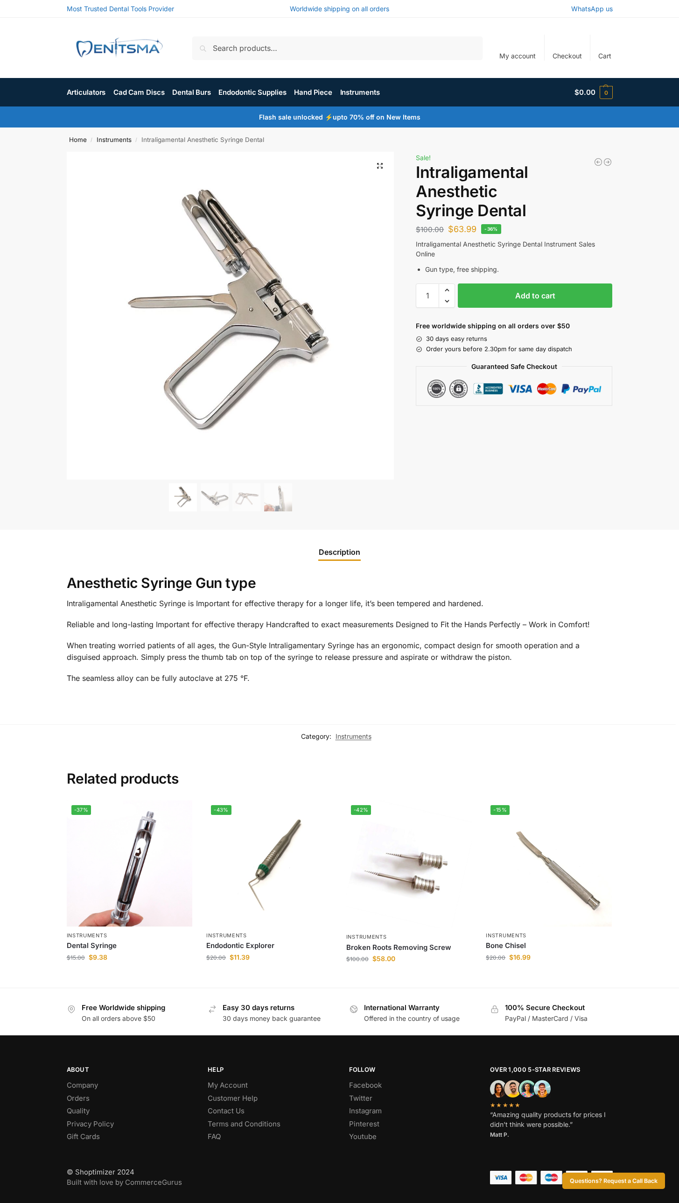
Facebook (365, 1085)
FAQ (214, 1136)
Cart (604, 56)
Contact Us (226, 1110)
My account (517, 56)
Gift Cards (83, 1136)
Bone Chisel (506, 945)
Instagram (365, 1110)
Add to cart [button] (129, 977)
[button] (593, 92)
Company (82, 1085)
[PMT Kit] (598, 162)
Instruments (114, 139)
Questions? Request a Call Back (614, 1180)
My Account (228, 1085)
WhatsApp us (592, 9)
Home (78, 139)
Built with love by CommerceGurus (124, 1182)
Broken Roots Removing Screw (398, 947)
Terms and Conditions (244, 1123)
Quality (78, 1110)
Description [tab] (339, 552)
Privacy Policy (90, 1123)
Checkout (567, 56)
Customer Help (233, 1098)
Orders (78, 1098)
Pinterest (364, 1123)
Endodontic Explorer (240, 945)
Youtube (363, 1136)
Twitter (360, 1098)
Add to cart (535, 295)
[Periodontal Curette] (607, 162)
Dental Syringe (92, 945)
